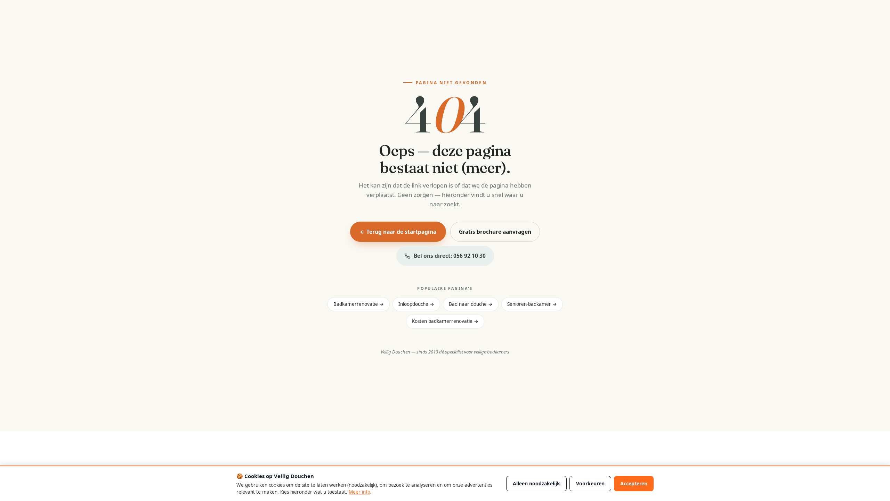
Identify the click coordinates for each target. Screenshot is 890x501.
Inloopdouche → (416, 304)
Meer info (359, 492)
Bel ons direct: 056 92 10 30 (450, 256)
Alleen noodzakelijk (536, 483)
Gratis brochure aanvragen (495, 232)
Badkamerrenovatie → (358, 304)
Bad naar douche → (471, 304)
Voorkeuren (590, 483)
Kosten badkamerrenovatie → (445, 321)
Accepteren (633, 483)
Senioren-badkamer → (532, 304)
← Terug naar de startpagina (398, 232)
